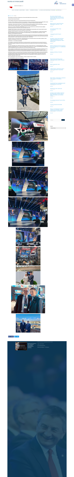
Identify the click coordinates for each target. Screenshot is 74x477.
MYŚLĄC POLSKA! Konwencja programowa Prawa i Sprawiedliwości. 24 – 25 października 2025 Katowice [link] (58, 46)
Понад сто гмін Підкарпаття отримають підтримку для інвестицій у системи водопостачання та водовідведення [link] (57, 109)
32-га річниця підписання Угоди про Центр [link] (57, 100)
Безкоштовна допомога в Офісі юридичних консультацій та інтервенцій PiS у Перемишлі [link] (32, 345)
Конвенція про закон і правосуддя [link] (56, 88)
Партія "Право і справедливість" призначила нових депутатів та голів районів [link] (57, 78)
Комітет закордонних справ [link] (55, 64)
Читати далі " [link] (51, 26)
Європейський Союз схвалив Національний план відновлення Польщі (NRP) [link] (57, 84)
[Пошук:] (55, 120)
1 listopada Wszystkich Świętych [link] (55, 34)
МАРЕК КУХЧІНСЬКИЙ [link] (15, 1)
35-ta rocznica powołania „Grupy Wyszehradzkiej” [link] (55, 29)
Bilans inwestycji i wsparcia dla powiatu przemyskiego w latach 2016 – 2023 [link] (56, 24)
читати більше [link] (30, 348)
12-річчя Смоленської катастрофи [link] (56, 104)
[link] (73, 5)
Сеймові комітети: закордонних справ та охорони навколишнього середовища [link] (57, 69)
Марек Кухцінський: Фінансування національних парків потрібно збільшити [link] (57, 59)
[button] (11, 336)
